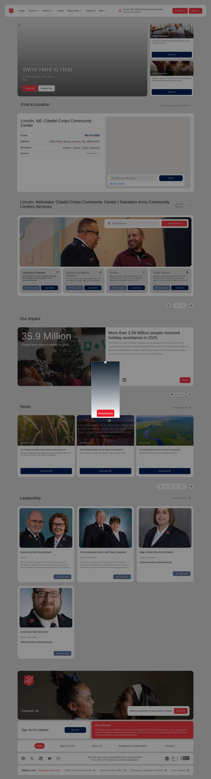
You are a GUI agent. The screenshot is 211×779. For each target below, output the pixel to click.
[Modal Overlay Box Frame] (105, 389)
